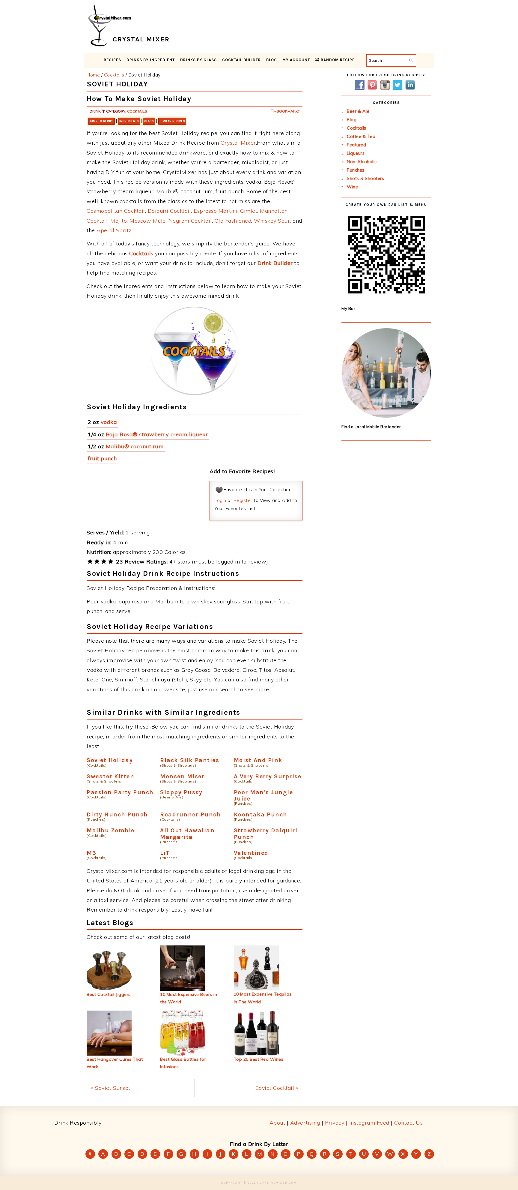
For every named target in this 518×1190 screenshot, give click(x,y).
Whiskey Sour (272, 220)
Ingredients (129, 121)
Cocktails (137, 111)
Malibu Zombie (111, 830)
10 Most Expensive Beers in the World (188, 998)
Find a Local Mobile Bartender (371, 426)
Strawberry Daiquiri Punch (266, 833)
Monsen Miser (182, 776)
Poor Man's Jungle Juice (263, 795)
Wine (352, 187)
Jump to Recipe (101, 121)
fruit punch (102, 458)
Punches (356, 170)
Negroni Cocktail (190, 220)
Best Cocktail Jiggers (109, 994)
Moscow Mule (148, 220)
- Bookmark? (286, 111)
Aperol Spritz (114, 230)
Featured (356, 145)
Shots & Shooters (365, 178)
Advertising (305, 1122)
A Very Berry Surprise (268, 776)
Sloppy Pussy (181, 792)
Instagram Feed (369, 1122)
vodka (109, 422)
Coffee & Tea (361, 136)
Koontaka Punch (260, 814)
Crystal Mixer (238, 142)
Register (243, 500)
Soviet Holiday (110, 760)
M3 (91, 852)
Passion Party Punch (120, 792)
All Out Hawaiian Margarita (187, 833)
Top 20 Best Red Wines (259, 1059)
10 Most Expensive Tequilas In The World (263, 997)
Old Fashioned (233, 220)
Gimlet (248, 210)
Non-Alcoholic (362, 161)
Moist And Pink (258, 760)
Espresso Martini (215, 210)
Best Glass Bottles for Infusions (183, 1062)
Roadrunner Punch (190, 814)
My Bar (348, 308)
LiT (165, 852)
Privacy (334, 1122)
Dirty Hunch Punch (117, 814)
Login (220, 500)
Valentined (251, 852)
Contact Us (408, 1122)
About (277, 1122)
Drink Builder (275, 263)
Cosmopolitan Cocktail (116, 210)
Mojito (118, 220)
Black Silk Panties (189, 760)
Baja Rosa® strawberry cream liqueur (157, 434)
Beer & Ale (358, 111)
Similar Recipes (172, 121)
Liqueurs (356, 153)
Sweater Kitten (110, 776)
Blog (351, 119)
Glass (149, 121)
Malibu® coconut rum (135, 446)
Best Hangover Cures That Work (115, 1062)
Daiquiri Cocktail (169, 210)
